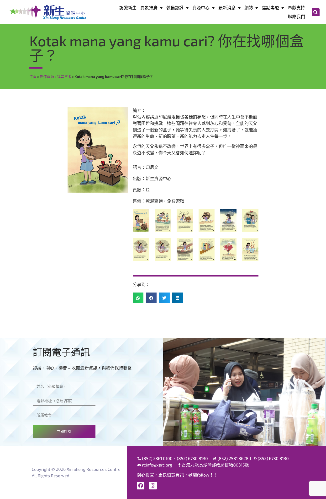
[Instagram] (153, 485)
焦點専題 (270, 7)
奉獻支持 (296, 7)
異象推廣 (149, 7)
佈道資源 (47, 76)
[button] (316, 12)
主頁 (33, 76)
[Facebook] (140, 485)
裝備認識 (175, 7)
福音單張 (64, 76)
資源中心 (201, 7)
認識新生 (128, 7)
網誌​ (248, 7)
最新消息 (227, 7)
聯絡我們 (296, 16)
